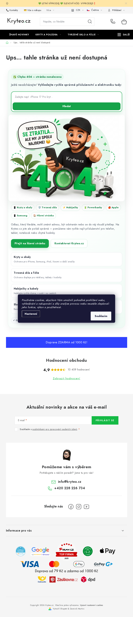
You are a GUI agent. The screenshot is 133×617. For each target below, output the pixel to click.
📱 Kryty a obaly (22, 207)
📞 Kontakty (12, 10)
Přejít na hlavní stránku (30, 243)
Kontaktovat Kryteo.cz (69, 243)
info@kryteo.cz (69, 481)
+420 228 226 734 (114, 21)
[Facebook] (70, 506)
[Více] (123, 34)
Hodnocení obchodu (66, 360)
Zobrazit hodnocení (66, 378)
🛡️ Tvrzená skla (47, 207)
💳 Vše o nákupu (32, 10)
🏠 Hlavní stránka (43, 215)
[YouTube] (86, 506)
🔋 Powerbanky (93, 207)
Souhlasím (101, 316)
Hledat (89, 21)
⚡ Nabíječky (70, 207)
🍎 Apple (113, 207)
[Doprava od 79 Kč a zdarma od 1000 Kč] (66, 579)
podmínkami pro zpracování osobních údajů (54, 429)
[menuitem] (19, 34)
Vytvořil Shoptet (60, 608)
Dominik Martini (77, 608)
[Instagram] (78, 506)
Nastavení (31, 314)
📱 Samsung (20, 215)
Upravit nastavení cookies (91, 605)
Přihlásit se (105, 420)
